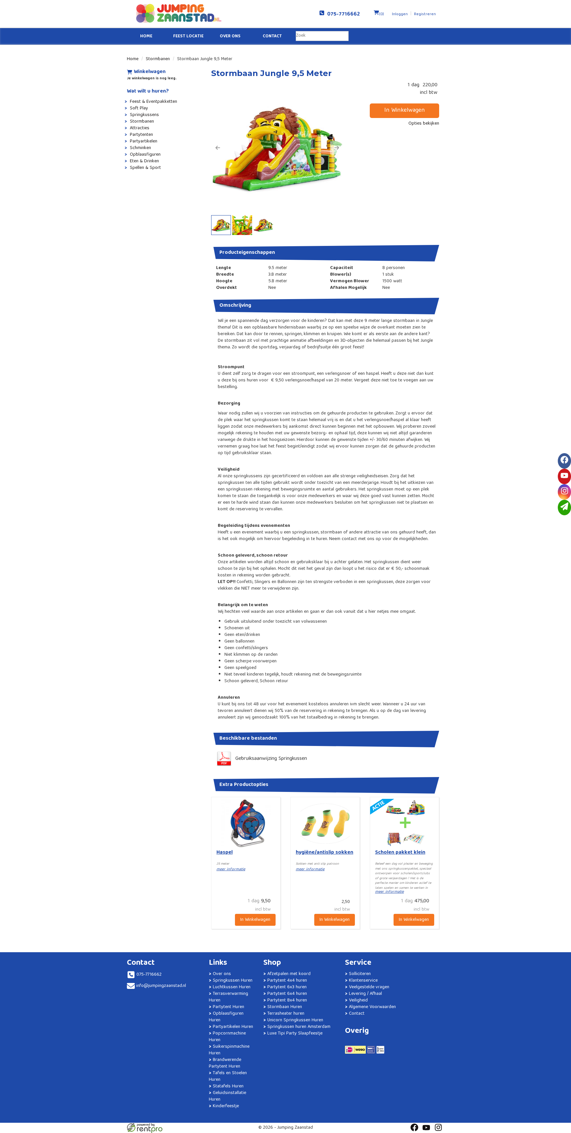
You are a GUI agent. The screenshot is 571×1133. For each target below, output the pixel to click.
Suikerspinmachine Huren (229, 1050)
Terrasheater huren (285, 1014)
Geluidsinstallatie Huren (227, 1096)
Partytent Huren (228, 1007)
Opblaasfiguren (145, 155)
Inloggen (400, 14)
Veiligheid (358, 1000)
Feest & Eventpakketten (153, 102)
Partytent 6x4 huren (287, 994)
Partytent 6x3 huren (287, 987)
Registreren (425, 14)
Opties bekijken (423, 124)
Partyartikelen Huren (233, 1027)
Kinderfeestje (226, 1106)
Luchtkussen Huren (231, 987)
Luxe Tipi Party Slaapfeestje (295, 1033)
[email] (564, 507)
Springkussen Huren (232, 981)
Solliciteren (360, 974)
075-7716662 (342, 14)
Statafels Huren (228, 1086)
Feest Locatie (188, 36)
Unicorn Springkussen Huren (295, 1020)
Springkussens (144, 115)
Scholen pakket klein (400, 852)
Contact (272, 36)
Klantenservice (363, 981)
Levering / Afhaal (365, 994)
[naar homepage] (206, 13)
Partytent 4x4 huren (287, 981)
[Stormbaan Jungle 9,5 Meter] (277, 148)
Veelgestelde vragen (369, 987)
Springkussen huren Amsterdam (298, 1027)
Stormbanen (158, 59)
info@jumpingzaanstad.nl (161, 986)
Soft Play (139, 108)
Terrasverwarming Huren (228, 997)
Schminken (140, 148)
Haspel (224, 852)
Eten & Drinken (144, 161)
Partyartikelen (143, 141)
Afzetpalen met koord (289, 974)
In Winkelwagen (404, 110)
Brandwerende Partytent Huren (225, 1063)
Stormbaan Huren (284, 1007)
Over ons (230, 36)
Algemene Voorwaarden (372, 1007)
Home (146, 36)
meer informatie (230, 869)
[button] (217, 147)
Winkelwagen (150, 72)
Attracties (139, 128)
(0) (381, 14)
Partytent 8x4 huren (287, 1000)
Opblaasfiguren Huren (226, 1017)
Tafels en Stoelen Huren (228, 1076)
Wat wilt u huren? (148, 91)
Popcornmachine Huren (227, 1037)
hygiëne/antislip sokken (324, 852)
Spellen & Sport (145, 168)
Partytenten (141, 135)
